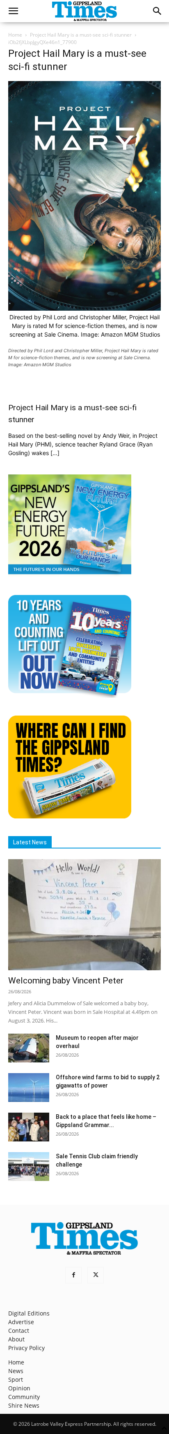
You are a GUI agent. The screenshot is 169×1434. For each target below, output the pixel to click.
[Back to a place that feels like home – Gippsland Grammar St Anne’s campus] (28, 1127)
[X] (95, 1275)
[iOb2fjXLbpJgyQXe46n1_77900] (84, 308)
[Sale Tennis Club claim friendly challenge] (28, 1166)
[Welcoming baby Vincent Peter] (84, 914)
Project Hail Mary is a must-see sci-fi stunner (81, 34)
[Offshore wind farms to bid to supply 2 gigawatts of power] (28, 1087)
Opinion (19, 1388)
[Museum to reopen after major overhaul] (28, 1048)
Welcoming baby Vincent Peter (65, 980)
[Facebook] (73, 1275)
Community (24, 1397)
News (15, 1371)
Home (15, 34)
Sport (15, 1379)
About (16, 1339)
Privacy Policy (26, 1348)
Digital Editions (29, 1313)
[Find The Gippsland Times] (69, 816)
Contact (18, 1330)
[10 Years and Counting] (69, 696)
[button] (13, 11)
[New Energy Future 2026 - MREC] (69, 575)
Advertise (21, 1322)
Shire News (23, 1405)
